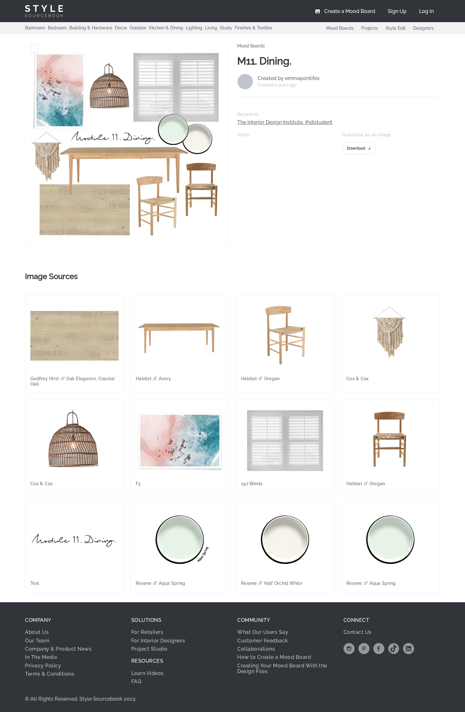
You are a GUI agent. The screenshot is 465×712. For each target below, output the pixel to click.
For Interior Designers (158, 641)
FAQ (136, 681)
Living (211, 27)
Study (226, 27)
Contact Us (358, 632)
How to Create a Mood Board (274, 657)
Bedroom (57, 27)
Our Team (37, 641)
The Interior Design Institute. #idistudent (284, 122)
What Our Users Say (262, 632)
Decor (121, 27)
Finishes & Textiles (253, 27)
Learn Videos (147, 673)
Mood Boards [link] (251, 45)
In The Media (41, 657)
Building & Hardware (90, 27)
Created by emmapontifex (288, 78)
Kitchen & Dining (166, 27)
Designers (423, 28)
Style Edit (396, 28)
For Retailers (147, 632)
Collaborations (256, 649)
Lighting (194, 27)
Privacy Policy (43, 666)
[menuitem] (426, 11)
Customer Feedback (262, 641)
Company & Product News (58, 649)
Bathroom (35, 27)
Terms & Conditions (49, 674)
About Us (37, 632)
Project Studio (149, 649)
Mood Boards (340, 28)
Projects (369, 28)
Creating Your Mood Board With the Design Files (282, 668)
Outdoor (138, 27)
